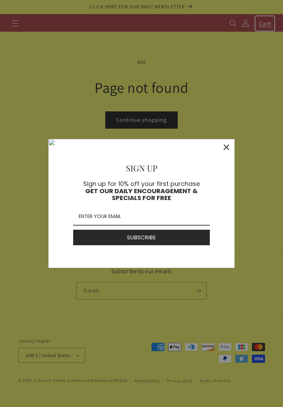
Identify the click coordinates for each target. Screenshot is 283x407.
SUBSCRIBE (141, 237)
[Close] (226, 147)
